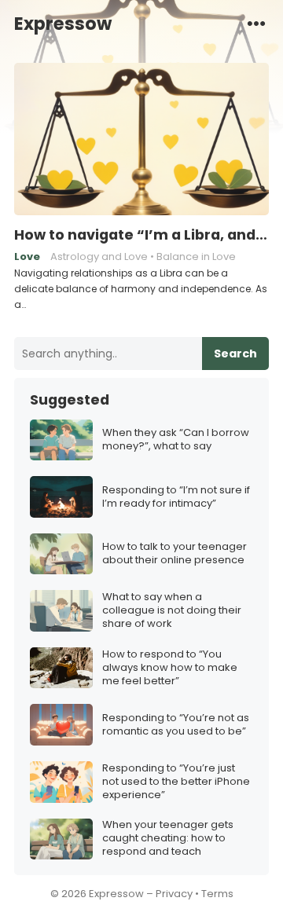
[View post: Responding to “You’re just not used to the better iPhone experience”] (61, 782)
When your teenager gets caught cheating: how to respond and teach (167, 839)
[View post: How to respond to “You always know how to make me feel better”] (61, 668)
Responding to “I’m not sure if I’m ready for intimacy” (176, 497)
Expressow (63, 23)
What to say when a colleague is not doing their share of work (171, 611)
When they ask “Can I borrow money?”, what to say (175, 440)
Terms (217, 893)
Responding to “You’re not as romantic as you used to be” (175, 725)
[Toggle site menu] (256, 22)
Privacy (174, 893)
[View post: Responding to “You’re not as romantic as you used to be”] (61, 725)
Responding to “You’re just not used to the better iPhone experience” (176, 782)
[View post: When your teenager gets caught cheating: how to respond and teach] (61, 839)
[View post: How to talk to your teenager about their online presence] (61, 554)
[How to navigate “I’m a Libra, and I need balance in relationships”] (141, 140)
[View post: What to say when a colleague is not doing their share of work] (61, 611)
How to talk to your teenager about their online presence (174, 553)
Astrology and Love (99, 256)
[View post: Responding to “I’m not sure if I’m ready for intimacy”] (61, 497)
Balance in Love (196, 256)
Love (27, 256)
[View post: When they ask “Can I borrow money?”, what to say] (61, 440)
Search (235, 353)
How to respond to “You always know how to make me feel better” (169, 668)
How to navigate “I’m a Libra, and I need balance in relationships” (141, 234)
